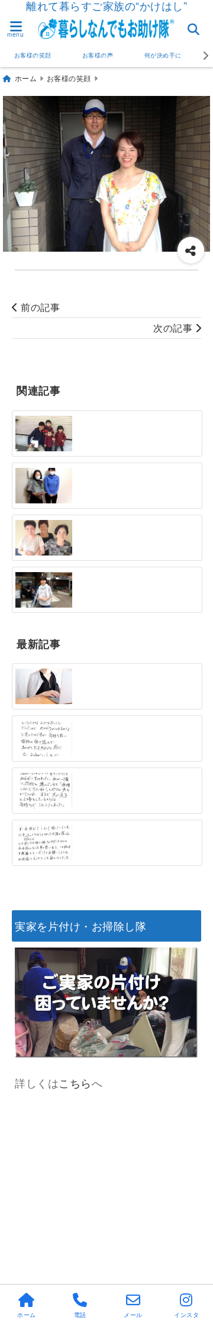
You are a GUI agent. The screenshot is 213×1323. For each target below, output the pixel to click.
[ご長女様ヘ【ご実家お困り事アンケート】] (43, 686)
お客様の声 (98, 55)
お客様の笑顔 (32, 55)
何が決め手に (163, 55)
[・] (43, 537)
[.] (43, 433)
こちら (75, 1082)
